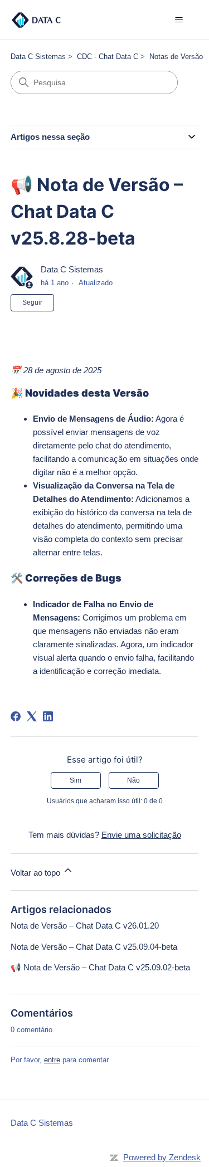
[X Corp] (32, 716)
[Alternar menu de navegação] (178, 20)
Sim (75, 780)
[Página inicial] (36, 19)
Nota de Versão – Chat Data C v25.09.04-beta (94, 946)
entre (52, 1060)
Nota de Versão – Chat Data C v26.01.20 (85, 925)
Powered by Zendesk (162, 1157)
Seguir (32, 302)
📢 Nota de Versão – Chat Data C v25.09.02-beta (100, 967)
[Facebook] (16, 716)
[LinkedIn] (48, 716)
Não (133, 780)
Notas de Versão (176, 56)
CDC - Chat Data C (107, 56)
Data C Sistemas (38, 56)
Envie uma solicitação (141, 834)
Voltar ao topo (36, 872)
